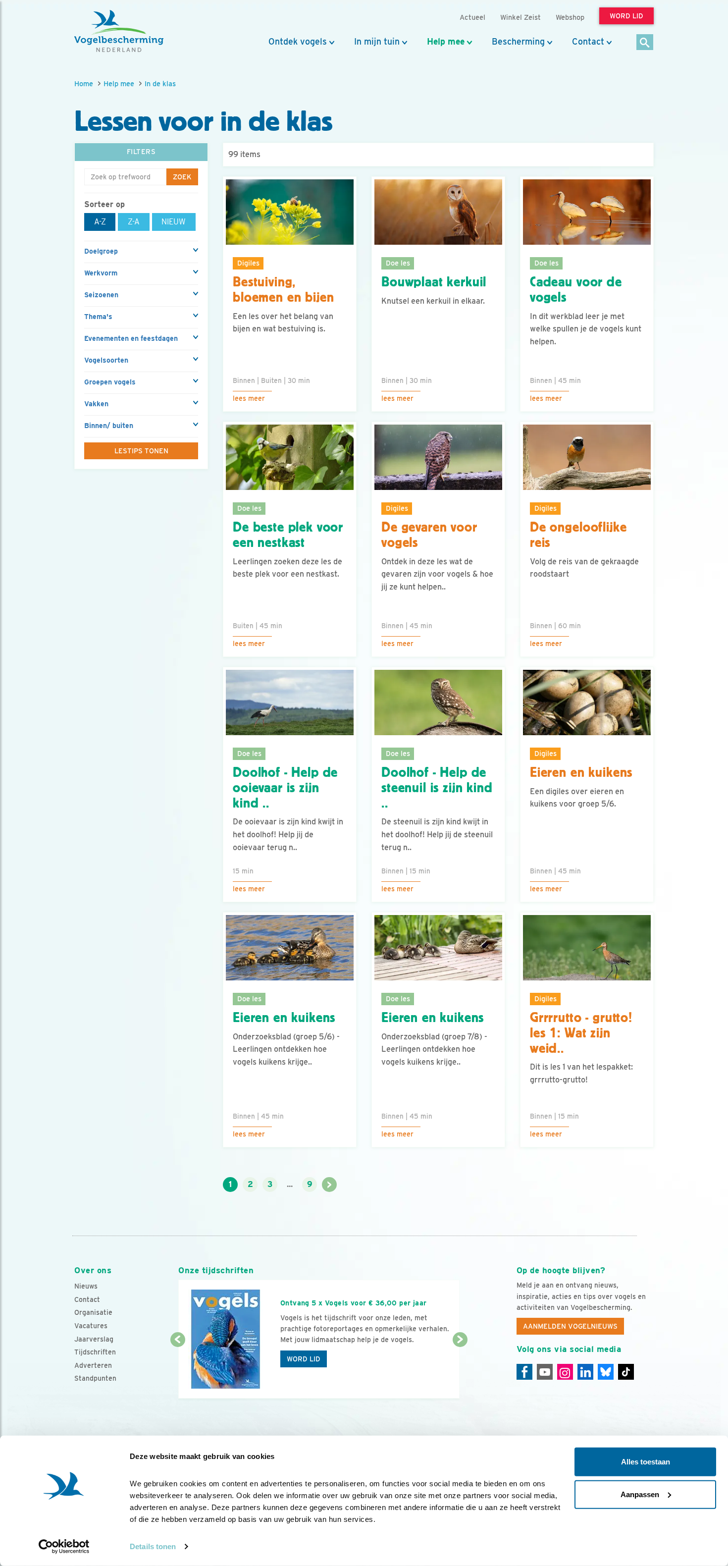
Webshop (570, 17)
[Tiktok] (626, 1372)
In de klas (160, 83)
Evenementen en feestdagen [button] (131, 338)
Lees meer (249, 398)
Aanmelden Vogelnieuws (570, 1326)
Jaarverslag (93, 1339)
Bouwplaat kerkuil (433, 281)
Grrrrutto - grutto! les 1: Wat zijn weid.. (581, 1033)
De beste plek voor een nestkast (288, 535)
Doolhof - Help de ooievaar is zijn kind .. (285, 787)
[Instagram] (565, 1372)
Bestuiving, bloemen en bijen (283, 289)
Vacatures (90, 1326)
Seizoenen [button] (101, 295)
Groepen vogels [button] (110, 382)
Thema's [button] (98, 317)
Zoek (182, 177)
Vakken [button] (96, 404)
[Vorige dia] (177, 1369)
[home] (118, 31)
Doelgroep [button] (101, 251)
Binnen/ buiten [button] (108, 426)
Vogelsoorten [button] (106, 360)
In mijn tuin (377, 42)
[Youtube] (545, 1372)
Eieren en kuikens (581, 772)
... (290, 1184)
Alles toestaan (645, 1462)
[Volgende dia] (460, 1369)
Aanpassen (640, 1494)
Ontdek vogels (297, 42)
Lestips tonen (141, 451)
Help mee (446, 42)
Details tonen (153, 1546)
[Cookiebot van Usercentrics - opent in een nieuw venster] (64, 1546)
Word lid (303, 1359)
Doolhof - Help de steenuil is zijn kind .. (437, 787)
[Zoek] (645, 43)
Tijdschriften (95, 1352)
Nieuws (86, 1286)
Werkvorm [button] (100, 273)
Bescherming (518, 42)
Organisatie (93, 1312)
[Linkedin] (585, 1372)
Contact (588, 42)
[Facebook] (524, 1372)
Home (83, 83)
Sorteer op (104, 204)
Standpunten (95, 1378)
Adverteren (93, 1365)
